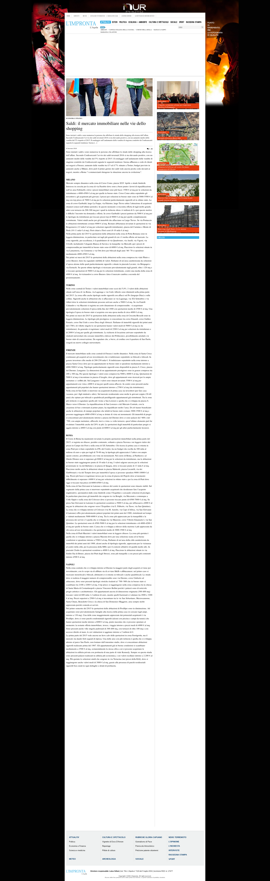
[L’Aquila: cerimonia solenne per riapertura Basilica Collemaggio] (178, 95)
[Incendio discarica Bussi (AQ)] (178, 126)
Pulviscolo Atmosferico (144, 846)
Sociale (139, 859)
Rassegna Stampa (178, 855)
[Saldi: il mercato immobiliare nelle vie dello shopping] (109, 116)
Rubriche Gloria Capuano (148, 837)
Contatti (76, 16)
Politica (72, 842)
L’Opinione (174, 842)
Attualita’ (74, 837)
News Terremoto (177, 837)
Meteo (85, 16)
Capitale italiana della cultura (121, 30)
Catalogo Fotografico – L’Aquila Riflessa (104, 16)
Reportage (106, 846)
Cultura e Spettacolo (113, 837)
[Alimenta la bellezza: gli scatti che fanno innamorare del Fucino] (178, 157)
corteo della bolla (144, 30)
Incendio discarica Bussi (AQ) (169, 138)
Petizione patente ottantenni (146, 850)
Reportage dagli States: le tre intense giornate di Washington (172, 230)
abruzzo (104, 30)
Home (68, 16)
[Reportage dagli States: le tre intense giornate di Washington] (178, 219)
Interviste (174, 850)
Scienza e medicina (77, 850)
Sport (172, 859)
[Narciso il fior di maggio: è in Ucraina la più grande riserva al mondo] (178, 188)
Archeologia (109, 859)
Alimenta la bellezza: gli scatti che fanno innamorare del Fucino (173, 168)
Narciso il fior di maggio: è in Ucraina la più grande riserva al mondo (175, 199)
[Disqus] (109, 719)
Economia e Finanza (74, 118)
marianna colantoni (109, 32)
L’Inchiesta (174, 846)
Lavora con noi (126, 16)
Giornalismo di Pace (143, 842)
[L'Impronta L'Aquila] (82, 25)
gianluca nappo (160, 30)
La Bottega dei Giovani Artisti (144, 16)
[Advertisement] (135, 55)
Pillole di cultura (108, 850)
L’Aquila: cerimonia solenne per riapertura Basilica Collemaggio (174, 106)
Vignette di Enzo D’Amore (112, 842)
